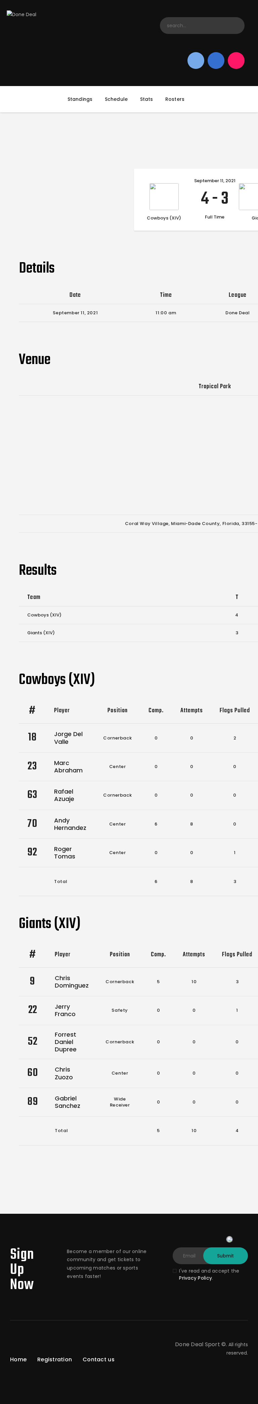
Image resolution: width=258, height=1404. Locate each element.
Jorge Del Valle (68, 738)
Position (118, 711)
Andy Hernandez (70, 824)
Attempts (191, 711)
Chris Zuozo (64, 1073)
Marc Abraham (68, 766)
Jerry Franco (65, 1010)
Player (62, 711)
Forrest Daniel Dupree (66, 1041)
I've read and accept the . (209, 1274)
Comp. (156, 711)
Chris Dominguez (72, 982)
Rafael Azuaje (64, 795)
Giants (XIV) (41, 633)
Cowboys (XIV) (44, 615)
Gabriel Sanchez (67, 1102)
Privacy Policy (195, 1278)
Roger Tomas (64, 852)
